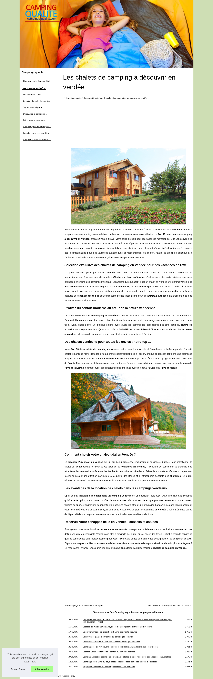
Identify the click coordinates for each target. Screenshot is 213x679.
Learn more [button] (30, 661)
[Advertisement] (128, 121)
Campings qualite (74, 98)
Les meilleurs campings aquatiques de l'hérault (169, 605)
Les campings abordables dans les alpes (84, 605)
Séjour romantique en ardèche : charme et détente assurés (110, 632)
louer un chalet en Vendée (153, 282)
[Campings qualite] (106, 34)
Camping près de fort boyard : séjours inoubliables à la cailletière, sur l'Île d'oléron (120, 647)
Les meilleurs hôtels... (33, 94)
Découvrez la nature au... (34, 120)
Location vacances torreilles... (36, 133)
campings (149, 509)
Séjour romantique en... (34, 107)
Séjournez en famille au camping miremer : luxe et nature (109, 667)
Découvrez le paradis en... (35, 114)
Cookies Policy (68, 676)
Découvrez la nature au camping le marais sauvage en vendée (111, 642)
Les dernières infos (93, 98)
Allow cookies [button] (42, 669)
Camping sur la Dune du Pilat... (37, 81)
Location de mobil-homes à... (36, 101)
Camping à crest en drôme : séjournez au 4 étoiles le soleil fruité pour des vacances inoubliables (127, 657)
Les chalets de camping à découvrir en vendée (125, 98)
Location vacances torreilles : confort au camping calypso (109, 652)
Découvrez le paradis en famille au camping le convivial (108, 637)
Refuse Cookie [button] (18, 669)
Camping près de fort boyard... (37, 126)
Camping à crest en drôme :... (37, 139)
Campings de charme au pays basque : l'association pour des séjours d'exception (120, 662)
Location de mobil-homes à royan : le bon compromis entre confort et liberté (117, 627)
